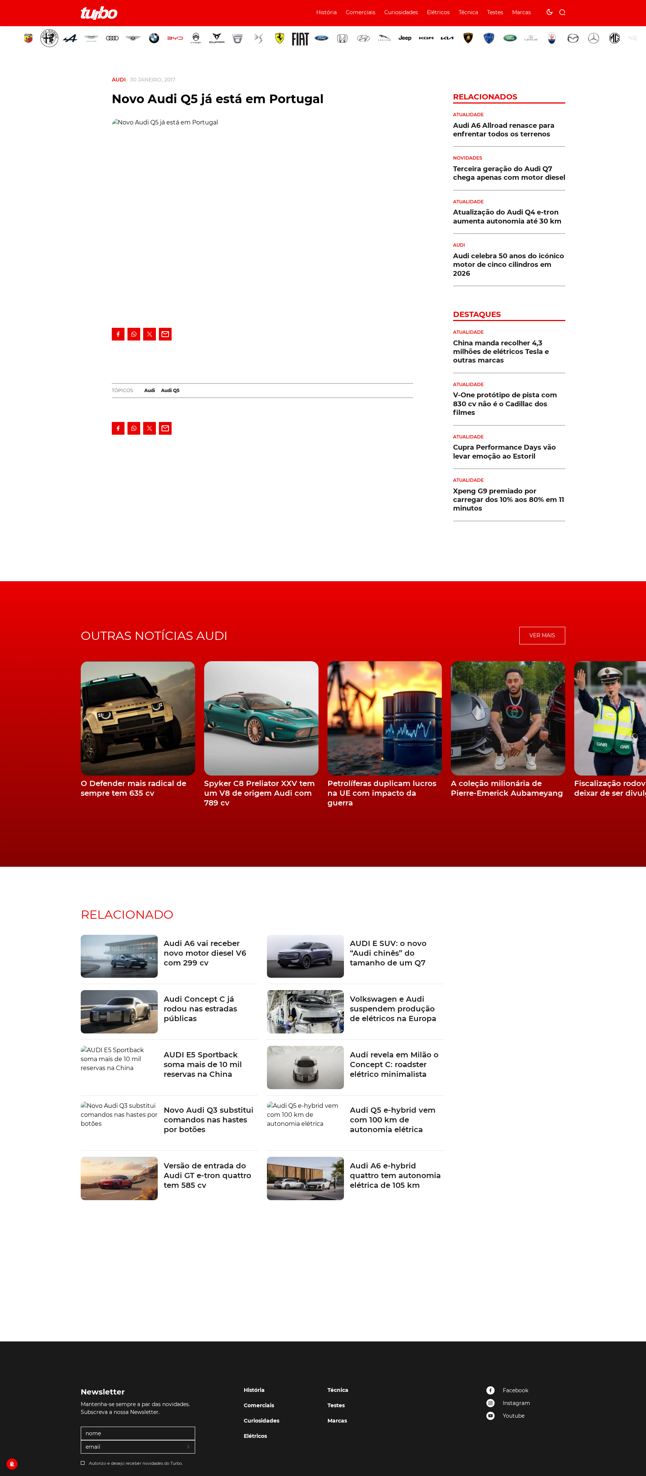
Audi (119, 79)
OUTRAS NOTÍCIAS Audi (154, 635)
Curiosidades (401, 12)
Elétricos (438, 12)
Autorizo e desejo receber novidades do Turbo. (136, 1463)
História (326, 12)
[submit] (188, 1447)
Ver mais (542, 635)
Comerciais (360, 12)
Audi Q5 (170, 390)
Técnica (468, 12)
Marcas (521, 12)
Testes (495, 12)
